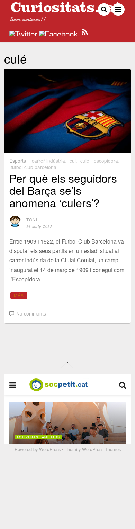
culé (84, 160)
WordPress (50, 449)
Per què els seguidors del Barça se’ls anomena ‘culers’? (63, 190)
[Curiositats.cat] (65, 9)
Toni (32, 219)
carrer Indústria (48, 160)
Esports (17, 160)
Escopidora (106, 160)
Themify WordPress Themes (93, 449)
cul (73, 160)
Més (19, 295)
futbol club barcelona (33, 167)
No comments (31, 313)
